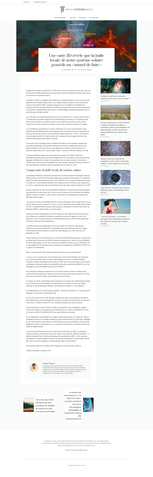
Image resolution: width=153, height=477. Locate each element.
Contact (26, 2)
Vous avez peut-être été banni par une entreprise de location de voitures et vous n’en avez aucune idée (45, 405)
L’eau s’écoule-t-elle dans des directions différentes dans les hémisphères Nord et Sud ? (115, 190)
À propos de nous (40, 2)
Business (82, 17)
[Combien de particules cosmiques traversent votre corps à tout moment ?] (116, 92)
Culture (73, 17)
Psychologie (93, 17)
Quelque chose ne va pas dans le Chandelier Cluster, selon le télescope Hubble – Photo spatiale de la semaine (115, 161)
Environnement (60, 17)
